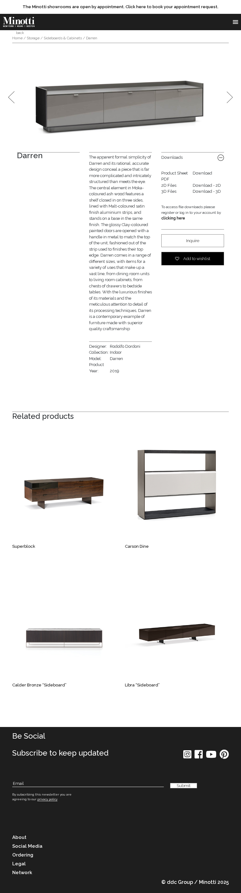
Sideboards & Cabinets (63, 38)
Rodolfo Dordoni (125, 346)
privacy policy (47, 799)
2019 (114, 371)
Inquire (192, 240)
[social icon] (187, 756)
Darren (116, 358)
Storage (33, 38)
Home (17, 38)
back (19, 33)
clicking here (173, 218)
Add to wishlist (196, 258)
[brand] (19, 22)
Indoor (116, 352)
